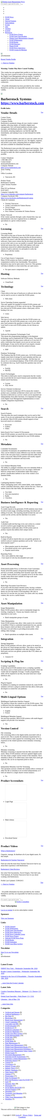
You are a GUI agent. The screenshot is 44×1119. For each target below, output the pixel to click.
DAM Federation (11, 942)
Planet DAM (13, 46)
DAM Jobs (9, 1037)
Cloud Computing (11, 1022)
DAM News (9, 17)
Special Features (10, 21)
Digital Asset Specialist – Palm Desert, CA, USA (17, 996)
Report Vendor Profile (8, 59)
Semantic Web (10, 1084)
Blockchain (9, 1018)
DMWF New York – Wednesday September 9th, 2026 (19, 968)
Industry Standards (11, 1070)
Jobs (6, 27)
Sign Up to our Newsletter (10, 952)
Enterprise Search (11, 1060)
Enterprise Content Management (16, 1059)
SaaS (7, 1082)
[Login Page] (24, 792)
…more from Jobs (7, 1004)
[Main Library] (24, 811)
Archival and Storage (12, 1012)
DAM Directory (14, 44)
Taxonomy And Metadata (13, 1093)
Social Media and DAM (13, 1087)
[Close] (2, 1103)
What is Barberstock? (8, 851)
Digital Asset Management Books (16, 1047)
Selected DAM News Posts (14, 938)
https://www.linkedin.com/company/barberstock (17, 194)
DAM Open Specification (18, 36)
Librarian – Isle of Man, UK (10, 999)
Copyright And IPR (11, 1024)
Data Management (11, 1043)
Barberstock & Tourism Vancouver (12, 860)
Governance (9, 1064)
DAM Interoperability (12, 1035)
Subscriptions (9, 23)
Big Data (8, 1016)
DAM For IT (9, 1028)
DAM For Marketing (12, 1032)
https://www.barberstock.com (22, 103)
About (7, 19)
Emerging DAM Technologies (15, 1057)
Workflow (8, 1099)
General (7, 1062)
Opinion (8, 1074)
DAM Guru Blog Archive (14, 944)
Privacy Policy (28, 1115)
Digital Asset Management (14, 1045)
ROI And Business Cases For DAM (17, 1080)
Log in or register (6, 910)
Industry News (10, 1068)
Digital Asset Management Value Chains (18, 1051)
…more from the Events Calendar (12, 983)
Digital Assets (9, 1053)
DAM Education (10, 1026)
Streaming (8, 1091)
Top (42, 112)
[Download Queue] (24, 829)
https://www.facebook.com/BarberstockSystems (17, 198)
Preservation (9, 1076)
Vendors (8, 29)
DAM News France (16, 34)
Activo (18, 1115)
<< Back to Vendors (7, 63)
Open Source (9, 1072)
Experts (7, 31)
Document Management (13, 1055)
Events (7, 25)
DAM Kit (8, 1039)
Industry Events (10, 1066)
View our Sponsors (7, 918)
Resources (8, 32)
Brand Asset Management (14, 1020)
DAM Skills (9, 1041)
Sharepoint (8, 1086)
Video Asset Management (13, 1097)
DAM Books (13, 42)
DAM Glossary (10, 926)
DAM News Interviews (17, 48)
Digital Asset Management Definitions (18, 1049)
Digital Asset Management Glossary (21, 38)
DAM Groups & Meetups (18, 50)
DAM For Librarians (12, 1030)
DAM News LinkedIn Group (15, 934)
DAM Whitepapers (15, 40)
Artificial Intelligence (12, 1014)
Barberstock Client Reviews (10, 869)
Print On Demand (11, 1078)
